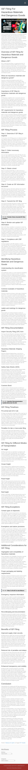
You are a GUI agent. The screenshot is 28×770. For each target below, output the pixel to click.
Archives (3, 752)
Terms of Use (9, 768)
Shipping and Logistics (10, 742)
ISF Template (22, 742)
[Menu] (25, 3)
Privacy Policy (14, 768)
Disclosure (19, 768)
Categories (3, 758)
